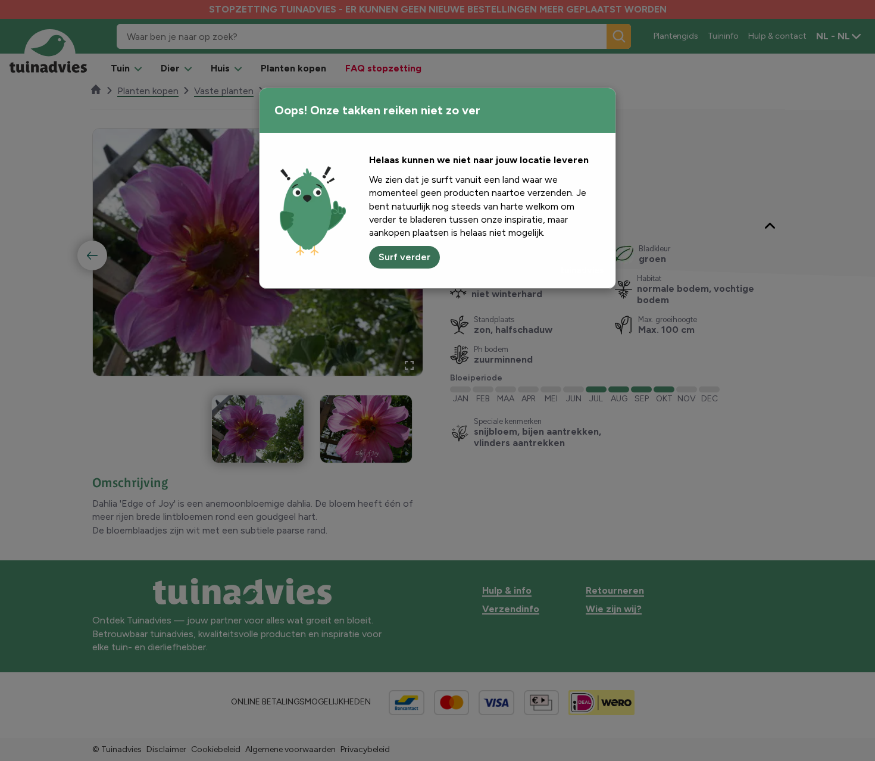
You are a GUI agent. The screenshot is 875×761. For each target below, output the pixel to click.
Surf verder (404, 257)
